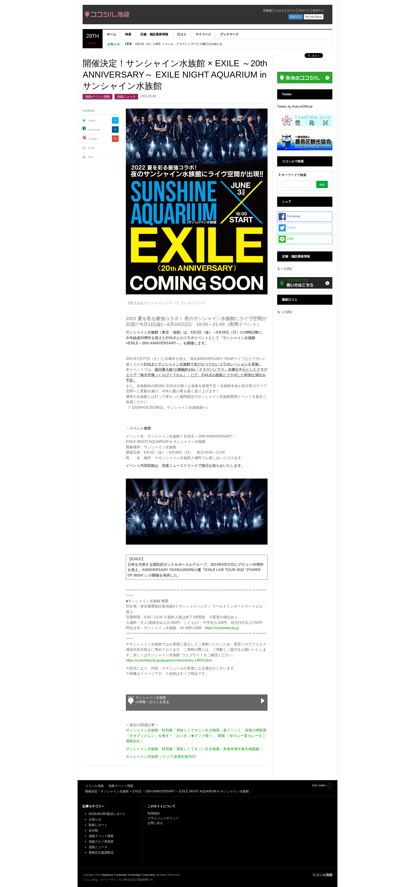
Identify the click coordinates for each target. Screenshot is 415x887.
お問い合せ (155, 823)
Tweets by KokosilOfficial (294, 106)
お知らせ (95, 819)
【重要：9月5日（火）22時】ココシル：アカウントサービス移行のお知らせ (172, 44)
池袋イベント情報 (97, 96)
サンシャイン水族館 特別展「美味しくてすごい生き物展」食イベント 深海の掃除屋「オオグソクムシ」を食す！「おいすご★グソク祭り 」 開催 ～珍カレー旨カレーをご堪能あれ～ (196, 735)
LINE (290, 239)
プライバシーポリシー (163, 818)
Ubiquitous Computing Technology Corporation (128, 874)
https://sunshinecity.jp (222, 628)
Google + (93, 138)
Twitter (92, 120)
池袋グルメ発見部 (101, 841)
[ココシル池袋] (151, 15)
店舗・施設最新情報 (154, 34)
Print (90, 157)
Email (91, 147)
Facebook (94, 129)
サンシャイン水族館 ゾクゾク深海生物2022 (161, 756)
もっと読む (285, 268)
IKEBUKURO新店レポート (107, 814)
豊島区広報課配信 (101, 852)
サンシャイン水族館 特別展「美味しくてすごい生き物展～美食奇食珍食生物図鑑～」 (196, 749)
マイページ (203, 34)
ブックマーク (229, 34)
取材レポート (98, 825)
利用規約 (153, 813)
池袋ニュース (126, 96)
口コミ (182, 34)
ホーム (111, 34)
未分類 (93, 830)
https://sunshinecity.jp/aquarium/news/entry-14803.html (169, 660)
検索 (128, 34)
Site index (319, 785)
